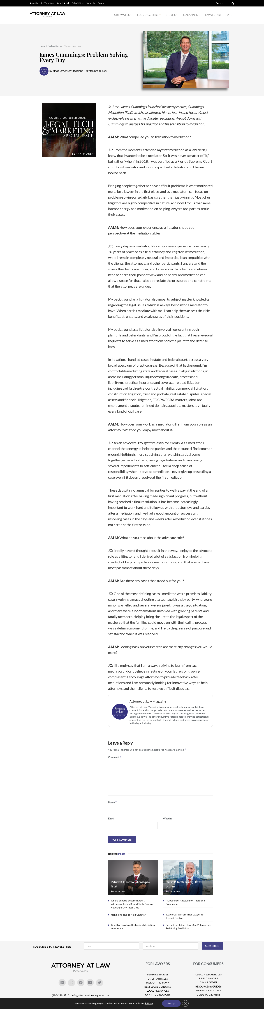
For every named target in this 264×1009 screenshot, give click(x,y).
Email (112, 818)
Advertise (34, 3)
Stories (170, 14)
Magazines (190, 14)
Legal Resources (158, 990)
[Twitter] (99, 982)
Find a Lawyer (208, 978)
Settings (149, 1003)
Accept (171, 1003)
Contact (101, 3)
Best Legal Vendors (157, 986)
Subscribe (91, 3)
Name (112, 802)
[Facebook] (80, 982)
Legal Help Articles (208, 974)
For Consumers (147, 14)
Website (167, 818)
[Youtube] (90, 982)
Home (42, 46)
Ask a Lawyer (208, 982)
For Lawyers (121, 14)
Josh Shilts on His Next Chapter (128, 914)
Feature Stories (55, 46)
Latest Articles (157, 978)
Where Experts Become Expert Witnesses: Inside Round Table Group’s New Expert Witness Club (132, 904)
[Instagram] (71, 982)
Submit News (78, 3)
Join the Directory (157, 994)
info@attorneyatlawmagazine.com (90, 995)
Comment (115, 757)
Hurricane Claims (208, 990)
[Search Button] (232, 3)
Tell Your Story (47, 3)
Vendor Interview (72, 46)
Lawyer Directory (217, 14)
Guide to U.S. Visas (208, 994)
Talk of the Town (158, 982)
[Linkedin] (62, 982)
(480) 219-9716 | (61, 995)
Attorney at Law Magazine (147, 701)
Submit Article (63, 3)
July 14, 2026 (118, 891)
